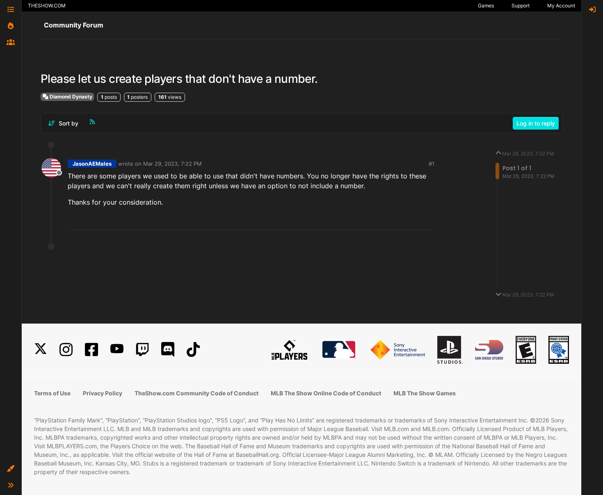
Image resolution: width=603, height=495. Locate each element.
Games (486, 5)
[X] (40, 349)
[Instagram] (66, 349)
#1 (431, 163)
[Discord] (167, 349)
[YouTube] (116, 349)
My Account (561, 5)
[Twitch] (142, 349)
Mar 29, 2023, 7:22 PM (172, 163)
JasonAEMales (92, 163)
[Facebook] (91, 349)
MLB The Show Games (424, 393)
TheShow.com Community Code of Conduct (196, 393)
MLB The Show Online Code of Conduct (326, 393)
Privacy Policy (102, 393)
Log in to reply (535, 123)
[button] (10, 468)
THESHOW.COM (47, 5)
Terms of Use (52, 393)
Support (521, 5)
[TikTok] (193, 349)
